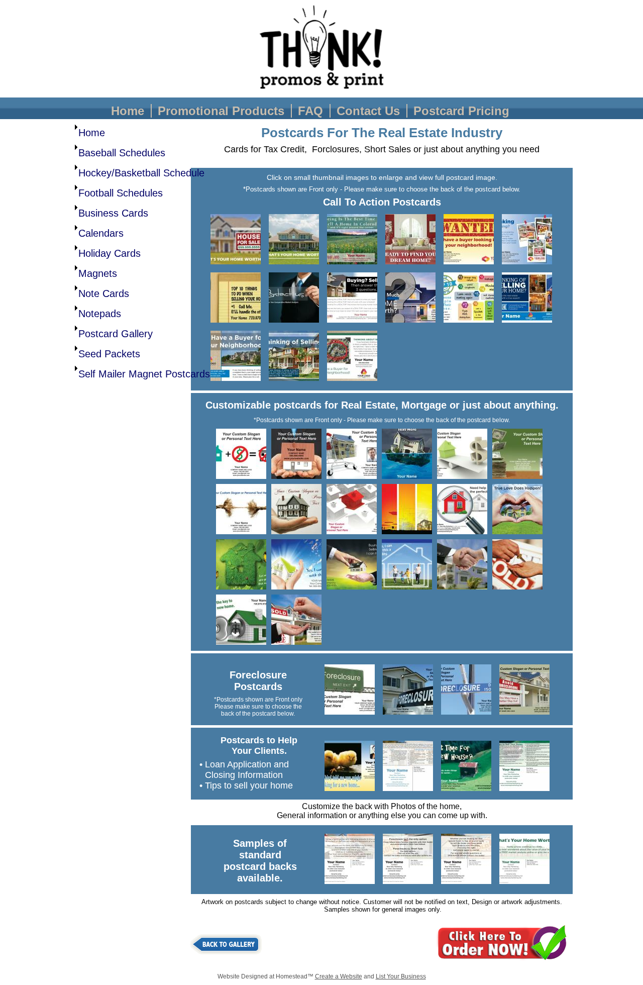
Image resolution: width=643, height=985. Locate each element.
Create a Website (338, 976)
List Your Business (401, 976)
